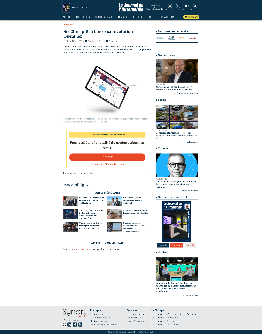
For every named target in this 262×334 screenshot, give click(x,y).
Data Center (167, 17)
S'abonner (177, 245)
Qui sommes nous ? (100, 317)
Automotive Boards (154, 9)
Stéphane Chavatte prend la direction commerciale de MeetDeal (91, 200)
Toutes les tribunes (189, 191)
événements (154, 6)
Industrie (123, 17)
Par (96, 41)
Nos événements (135, 321)
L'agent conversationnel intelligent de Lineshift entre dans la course (90, 225)
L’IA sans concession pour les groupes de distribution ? (135, 213)
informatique (70, 173)
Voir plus (190, 245)
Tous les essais (191, 142)
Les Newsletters (135, 317)
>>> (175, 93)
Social (151, 17)
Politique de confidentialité (103, 324)
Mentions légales (98, 321)
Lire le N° (163, 245)
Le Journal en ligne (136, 314)
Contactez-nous (98, 314)
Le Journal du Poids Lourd (164, 324)
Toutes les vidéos (190, 295)
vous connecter (83, 249)
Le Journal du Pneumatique (165, 317)
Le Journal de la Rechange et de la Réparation (174, 314)
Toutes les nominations (187, 93)
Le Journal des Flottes (162, 321)
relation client (87, 173)
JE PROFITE (107, 157)
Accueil (67, 17)
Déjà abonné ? (107, 164)
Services (137, 17)
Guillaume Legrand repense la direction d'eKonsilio (132, 200)
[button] (191, 17)
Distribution (83, 17)
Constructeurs (103, 17)
